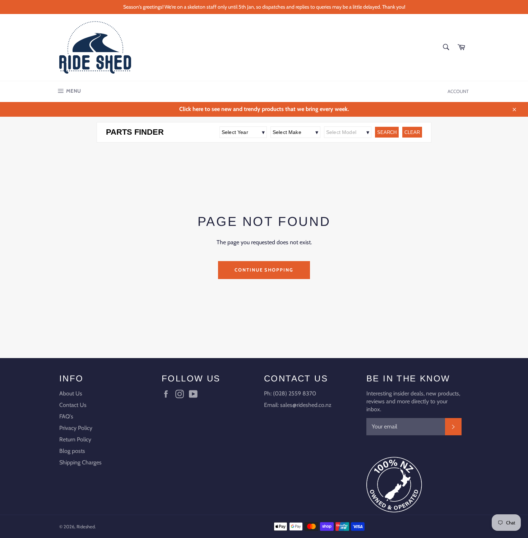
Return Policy (75, 439)
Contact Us (73, 405)
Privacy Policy (75, 428)
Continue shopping (264, 270)
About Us (70, 393)
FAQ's (66, 416)
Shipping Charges (80, 462)
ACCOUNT (458, 91)
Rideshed (86, 526)
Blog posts (72, 450)
